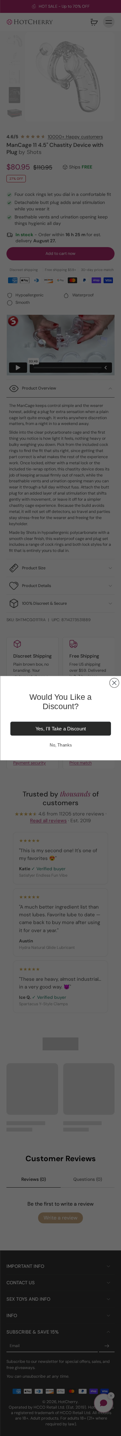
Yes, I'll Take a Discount (60, 728)
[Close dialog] (114, 682)
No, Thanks (60, 744)
